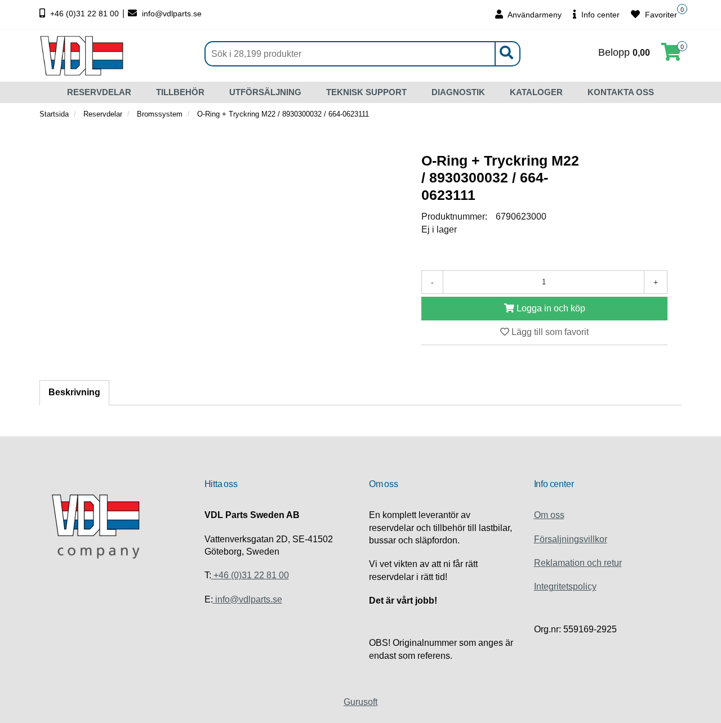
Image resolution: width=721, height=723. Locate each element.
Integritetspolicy (565, 586)
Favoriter (660, 14)
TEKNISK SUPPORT (366, 92)
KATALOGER (536, 92)
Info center (599, 14)
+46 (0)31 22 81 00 (84, 13)
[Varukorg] (671, 55)
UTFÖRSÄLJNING (265, 92)
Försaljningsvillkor (570, 539)
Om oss (549, 515)
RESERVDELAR (99, 92)
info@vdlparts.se (171, 13)
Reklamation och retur (578, 563)
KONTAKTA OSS (621, 92)
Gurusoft (360, 702)
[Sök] (506, 53)
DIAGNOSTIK (458, 92)
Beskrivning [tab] (74, 392)
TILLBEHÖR (180, 92)
